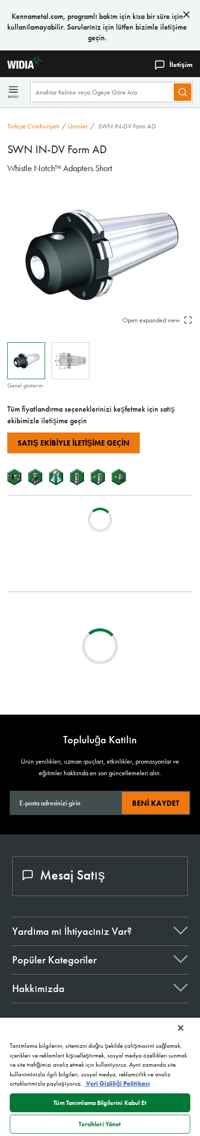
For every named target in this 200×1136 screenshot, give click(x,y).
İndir (43, 670)
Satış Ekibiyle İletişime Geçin (73, 443)
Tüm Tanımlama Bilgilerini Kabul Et (99, 1103)
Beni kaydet (155, 803)
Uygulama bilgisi (50, 629)
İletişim (181, 64)
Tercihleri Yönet (100, 1124)
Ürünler (78, 126)
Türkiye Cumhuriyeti (33, 126)
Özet (34, 617)
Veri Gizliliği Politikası (117, 1083)
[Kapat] (180, 1028)
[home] (20, 66)
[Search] (182, 92)
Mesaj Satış (72, 874)
